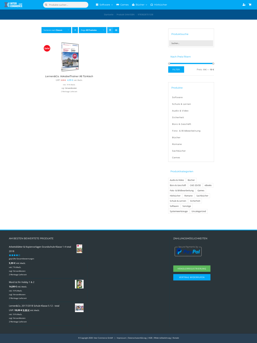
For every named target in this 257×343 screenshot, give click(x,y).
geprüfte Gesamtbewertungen (21, 258)
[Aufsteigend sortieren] (75, 30)
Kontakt (176, 338)
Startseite (108, 14)
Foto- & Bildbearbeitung (182, 190)
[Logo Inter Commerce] (13, 3)
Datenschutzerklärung (137, 338)
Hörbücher (175, 195)
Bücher (191, 180)
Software (174, 206)
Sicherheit (195, 201)
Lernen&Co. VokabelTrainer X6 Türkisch (69, 76)
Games (201, 190)
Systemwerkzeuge (179, 211)
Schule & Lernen (178, 201)
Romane (188, 195)
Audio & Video (177, 180)
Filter (176, 69)
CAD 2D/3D (195, 185)
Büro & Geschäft (178, 185)
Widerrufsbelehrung (162, 338)
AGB (150, 338)
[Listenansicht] (116, 30)
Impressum (121, 338)
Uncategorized (199, 211)
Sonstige (186, 206)
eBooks (208, 185)
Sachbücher (202, 195)
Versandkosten (71, 88)
